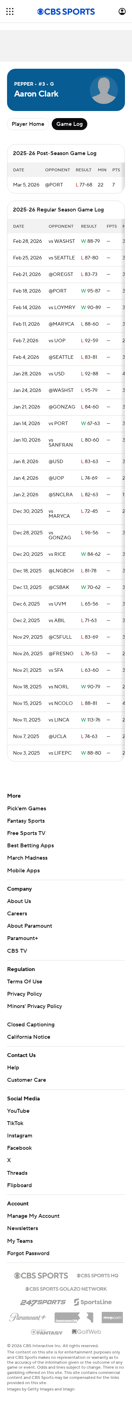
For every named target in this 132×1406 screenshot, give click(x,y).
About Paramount (29, 925)
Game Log (69, 124)
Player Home (28, 124)
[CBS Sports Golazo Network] (66, 1288)
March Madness (27, 857)
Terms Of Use (24, 981)
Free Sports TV (26, 833)
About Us (19, 901)
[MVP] (112, 1314)
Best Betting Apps (30, 845)
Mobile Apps (23, 870)
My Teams (20, 1241)
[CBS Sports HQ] (97, 1274)
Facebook (19, 1148)
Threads (17, 1173)
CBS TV (17, 950)
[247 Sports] (43, 1300)
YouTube (18, 1111)
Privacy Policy (24, 993)
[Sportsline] (93, 1300)
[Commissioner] (74, 1315)
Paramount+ (22, 938)
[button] (9, 11)
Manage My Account (33, 1216)
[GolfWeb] (86, 1332)
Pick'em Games (26, 808)
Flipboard (19, 1185)
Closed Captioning (31, 1024)
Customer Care (26, 1079)
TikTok (15, 1123)
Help (13, 1067)
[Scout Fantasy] (47, 1331)
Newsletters (22, 1228)
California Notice (28, 1036)
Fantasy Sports (26, 820)
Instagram (19, 1135)
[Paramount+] (27, 1315)
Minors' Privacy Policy (34, 1006)
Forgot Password (28, 1253)
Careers (17, 913)
